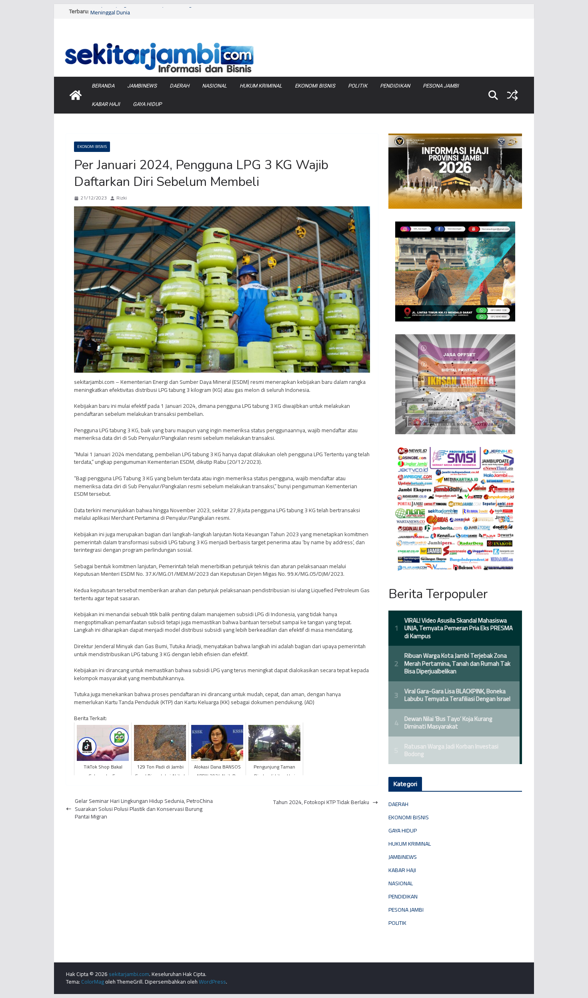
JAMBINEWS (142, 86)
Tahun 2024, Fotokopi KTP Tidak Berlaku (321, 802)
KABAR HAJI (106, 104)
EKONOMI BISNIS (315, 86)
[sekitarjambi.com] (294, 41)
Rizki (121, 198)
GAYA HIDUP (147, 104)
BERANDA (103, 86)
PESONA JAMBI (441, 86)
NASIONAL (214, 86)
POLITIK (357, 86)
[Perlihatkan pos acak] (512, 95)
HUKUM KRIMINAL (261, 86)
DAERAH (179, 86)
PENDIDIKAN (395, 86)
